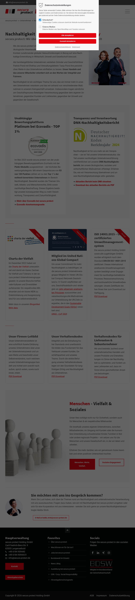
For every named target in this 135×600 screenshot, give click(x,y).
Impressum (76, 47)
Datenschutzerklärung (63, 47)
